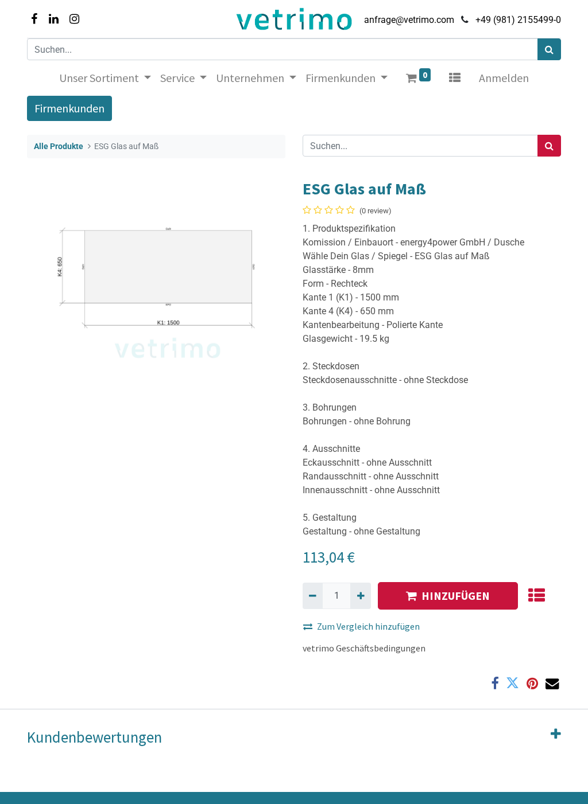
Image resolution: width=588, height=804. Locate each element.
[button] (536, 595)
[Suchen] (549, 49)
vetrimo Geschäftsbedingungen (364, 648)
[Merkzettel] (454, 78)
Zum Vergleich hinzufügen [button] (368, 626)
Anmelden (504, 78)
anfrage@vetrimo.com (409, 19)
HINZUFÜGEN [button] (455, 595)
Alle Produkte (58, 146)
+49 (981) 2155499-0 (518, 19)
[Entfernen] (313, 596)
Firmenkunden (69, 108)
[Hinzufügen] (360, 596)
